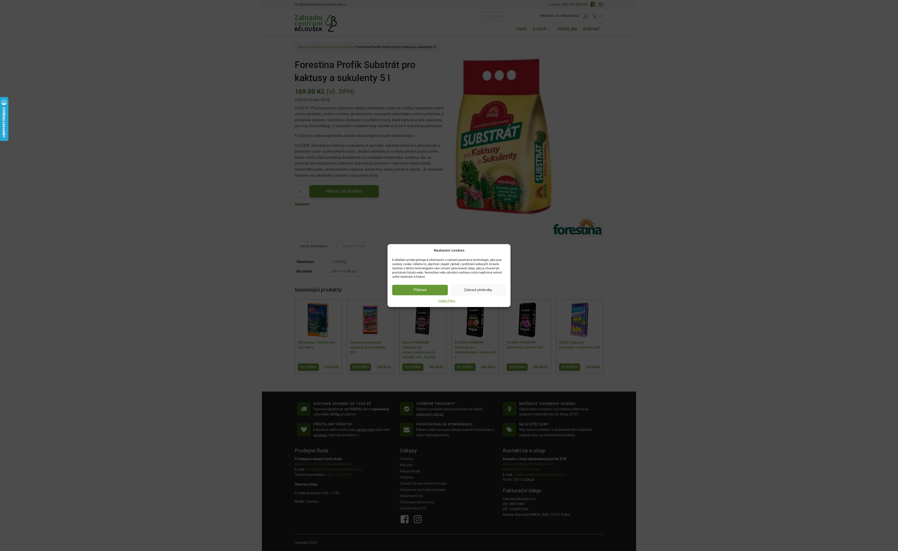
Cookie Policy (446, 301)
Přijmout (420, 290)
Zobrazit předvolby (478, 290)
